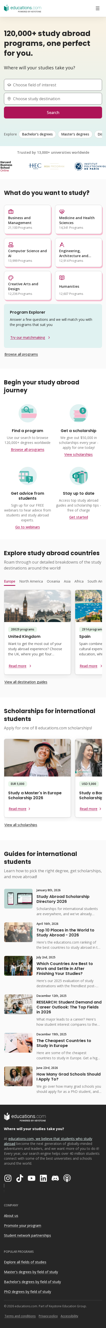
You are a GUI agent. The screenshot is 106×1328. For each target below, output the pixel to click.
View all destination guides (25, 682)
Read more (17, 666)
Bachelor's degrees (37, 134)
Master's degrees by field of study (31, 1272)
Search (53, 112)
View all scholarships (20, 824)
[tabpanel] (53, 634)
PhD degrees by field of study (27, 1291)
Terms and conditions (20, 1316)
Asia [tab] (67, 581)
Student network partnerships (27, 1235)
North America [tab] (31, 581)
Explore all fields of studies (25, 1262)
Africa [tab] (79, 581)
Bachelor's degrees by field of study (32, 1281)
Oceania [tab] (53, 581)
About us (11, 1215)
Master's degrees (75, 134)
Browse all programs (21, 354)
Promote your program (22, 1225)
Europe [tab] (9, 581)
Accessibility (69, 1316)
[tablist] (53, 581)
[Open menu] (97, 8)
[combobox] (55, 84)
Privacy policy (48, 1316)
